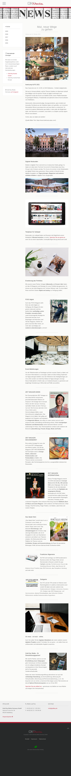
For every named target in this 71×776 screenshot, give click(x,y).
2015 (6, 43)
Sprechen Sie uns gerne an (57, 237)
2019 (6, 31)
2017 (6, 37)
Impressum (34, 739)
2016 (6, 40)
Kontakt (27, 739)
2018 (6, 34)
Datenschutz (42, 739)
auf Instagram (14, 92)
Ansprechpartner (7, 716)
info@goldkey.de (52, 708)
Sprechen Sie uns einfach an (33, 686)
